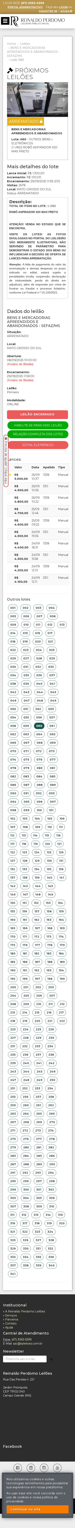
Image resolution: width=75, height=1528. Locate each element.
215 (37, 1012)
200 (13, 987)
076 (39, 759)
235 (13, 1054)
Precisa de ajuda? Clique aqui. (6, 462)
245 (39, 1071)
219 (24, 1021)
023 (26, 650)
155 (12, 911)
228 (26, 1038)
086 (13, 785)
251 (12, 1088)
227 (13, 1038)
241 (38, 1063)
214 (24, 1012)
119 (35, 844)
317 (24, 1223)
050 (13, 709)
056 (39, 717)
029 (52, 658)
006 (26, 616)
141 (61, 877)
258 (51, 1097)
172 (36, 936)
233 (37, 1046)
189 (62, 962)
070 (13, 751)
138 (24, 877)
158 (49, 911)
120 (47, 844)
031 (25, 667)
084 (39, 776)
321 (12, 1232)
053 (51, 709)
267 (13, 1122)
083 (26, 776)
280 (26, 1147)
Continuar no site (25, 1509)
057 (52, 717)
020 (38, 641)
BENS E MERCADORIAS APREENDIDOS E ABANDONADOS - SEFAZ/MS (33, 52)
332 (50, 1248)
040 (39, 684)
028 (39, 658)
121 (59, 844)
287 (13, 1164)
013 (62, 624)
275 (13, 1139)
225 (38, 1029)
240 (26, 1063)
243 (13, 1071)
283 (13, 1156)
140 (49, 877)
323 (37, 1232)
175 (12, 945)
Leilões (25, 44)
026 (13, 658)
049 (53, 700)
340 (52, 1265)
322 (25, 1232)
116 (58, 835)
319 (49, 1223)
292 (25, 1173)
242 (51, 1063)
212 (62, 1004)
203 (51, 987)
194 (61, 970)
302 (51, 1189)
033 (51, 667)
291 (12, 1173)
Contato (11, 1323)
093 (52, 793)
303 (13, 1198)
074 (13, 759)
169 (62, 928)
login (63, 7)
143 (25, 886)
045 (53, 692)
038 (13, 684)
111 (61, 827)
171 (25, 936)
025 (52, 650)
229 (38, 1038)
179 (62, 945)
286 (52, 1156)
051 (25, 709)
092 (39, 793)
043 (26, 692)
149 (50, 894)
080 (40, 768)
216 (49, 1012)
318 (37, 1223)
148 (38, 894)
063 (26, 734)
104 (37, 818)
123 (24, 852)
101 (51, 810)
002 (25, 608)
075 (26, 759)
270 (52, 1122)
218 (12, 1021)
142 (12, 886)
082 (13, 776)
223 (13, 1029)
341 (12, 1274)
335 (38, 1257)
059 (26, 726)
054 (13, 717)
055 (26, 717)
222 (62, 1021)
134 (36, 869)
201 (25, 987)
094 (13, 802)
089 (53, 785)
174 (61, 936)
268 (26, 1122)
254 (50, 1088)
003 (38, 608)
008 (53, 616)
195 (12, 979)
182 (36, 953)
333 (13, 1257)
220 (37, 1021)
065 (52, 734)
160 (12, 920)
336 (51, 1257)
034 (13, 675)
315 (60, 1215)
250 (52, 1080)
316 (12, 1223)
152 (36, 903)
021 (50, 641)
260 (26, 1105)
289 (39, 1164)
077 (53, 759)
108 (25, 827)
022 (13, 650)
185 (12, 962)
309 (39, 1206)
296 (26, 1181)
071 (26, 751)
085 (52, 776)
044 (40, 692)
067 (26, 743)
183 (48, 953)
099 (26, 810)
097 (53, 802)
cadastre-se (48, 11)
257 (38, 1097)
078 (13, 768)
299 (13, 1189)
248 (26, 1080)
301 (38, 1189)
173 (48, 936)
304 (26, 1198)
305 (39, 1198)
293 (38, 1173)
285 (39, 1156)
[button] (11, 99)
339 (38, 1265)
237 (38, 1054)
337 (13, 1265)
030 (13, 667)
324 (50, 1232)
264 (26, 1113)
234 (50, 1046)
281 (38, 1147)
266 (52, 1113)
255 (13, 1097)
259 (13, 1105)
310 (51, 1206)
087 (26, 785)
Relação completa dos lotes (38, 434)
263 (13, 1113)
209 (26, 1004)
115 (47, 835)
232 (25, 1046)
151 (24, 903)
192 (36, 970)
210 (38, 1004)
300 (26, 1189)
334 (26, 1257)
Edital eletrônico (38, 445)
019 (25, 641)
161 (25, 920)
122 (12, 852)
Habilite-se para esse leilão (38, 425)
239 (13, 1063)
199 (62, 979)
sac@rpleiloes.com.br (27, 1343)
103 (24, 818)
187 (37, 962)
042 (13, 692)
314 (48, 1215)
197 (37, 979)
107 (12, 827)
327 (38, 1240)
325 (13, 1240)
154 (60, 903)
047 (27, 700)
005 (13, 616)
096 (40, 802)
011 (38, 624)
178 (49, 945)
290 (52, 1164)
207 (52, 995)
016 (37, 633)
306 (52, 1198)
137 (12, 877)
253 (37, 1088)
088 (40, 785)
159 (61, 911)
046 (13, 700)
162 (36, 920)
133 (24, 869)
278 (52, 1139)
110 (49, 827)
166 (25, 928)
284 (26, 1156)
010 (26, 624)
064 (39, 734)
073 (52, 751)
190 (12, 970)
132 (12, 869)
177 (37, 945)
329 (13, 1248)
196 (25, 979)
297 (39, 1181)
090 (13, 793)
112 (12, 835)
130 (49, 861)
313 (36, 1215)
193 (48, 970)
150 (12, 903)
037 (52, 675)
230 (51, 1038)
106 (62, 818)
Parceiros (11, 1319)
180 (12, 953)
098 (13, 810)
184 (61, 953)
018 (12, 641)
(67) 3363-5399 (22, 1339)
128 (24, 861)
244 (26, 1071)
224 (26, 1029)
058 (13, 726)
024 (39, 650)
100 (39, 810)
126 (61, 852)
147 (25, 894)
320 (62, 1223)
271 (12, 1130)
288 (26, 1164)
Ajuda (65, 11)
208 (13, 1004)
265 (39, 1113)
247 (13, 1080)
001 (12, 608)
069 (53, 743)
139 (37, 877)
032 (38, 667)
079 (26, 768)
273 (38, 1130)
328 (51, 1240)
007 (39, 616)
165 (12, 928)
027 (26, 658)
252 (25, 1088)
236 (25, 1054)
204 (13, 995)
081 (52, 768)
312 (24, 1215)
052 (38, 709)
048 (40, 700)
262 (51, 1105)
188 (49, 962)
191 (25, 970)
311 (12, 1215)
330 (26, 1248)
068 (40, 743)
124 (36, 852)
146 (13, 894)
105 (49, 818)
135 (49, 869)
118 (24, 844)
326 (25, 1240)
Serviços (11, 1315)
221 (49, 1021)
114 (35, 835)
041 (52, 684)
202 (38, 987)
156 (24, 911)
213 (12, 1012)
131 (61, 861)
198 (49, 979)
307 (13, 1206)
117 (12, 844)
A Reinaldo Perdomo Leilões (25, 1311)
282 (51, 1147)
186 (25, 962)
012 (49, 624)
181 (25, 953)
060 (39, 726)
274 (51, 1130)
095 (26, 802)
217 (61, 1012)
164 (61, 920)
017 (50, 633)
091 (26, 793)
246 (53, 1071)
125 (49, 852)
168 (49, 928)
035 (26, 675)
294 (51, 1173)
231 (12, 1046)
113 (24, 835)
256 (25, 1097)
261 (38, 1105)
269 (39, 1122)
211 (50, 1004)
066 (13, 743)
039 (26, 684)
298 (52, 1181)
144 (38, 886)
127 (12, 861)
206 (39, 995)
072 (39, 751)
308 (26, 1206)
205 (26, 995)
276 (26, 1139)
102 (12, 818)
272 (25, 1130)
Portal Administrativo (25, 7)
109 (37, 827)
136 (61, 869)
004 (52, 608)
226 (51, 1029)
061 (52, 726)
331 (38, 1248)
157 (36, 911)
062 (13, 734)
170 (12, 936)
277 (39, 1139)
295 (13, 1181)
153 (48, 903)
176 (25, 945)
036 (39, 675)
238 (51, 1054)
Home (11, 44)
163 (48, 920)
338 (26, 1265)
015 (25, 633)
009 (13, 624)
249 (39, 1080)
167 (37, 928)
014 (13, 633)
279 (13, 1147)
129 (37, 861)
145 (50, 886)
